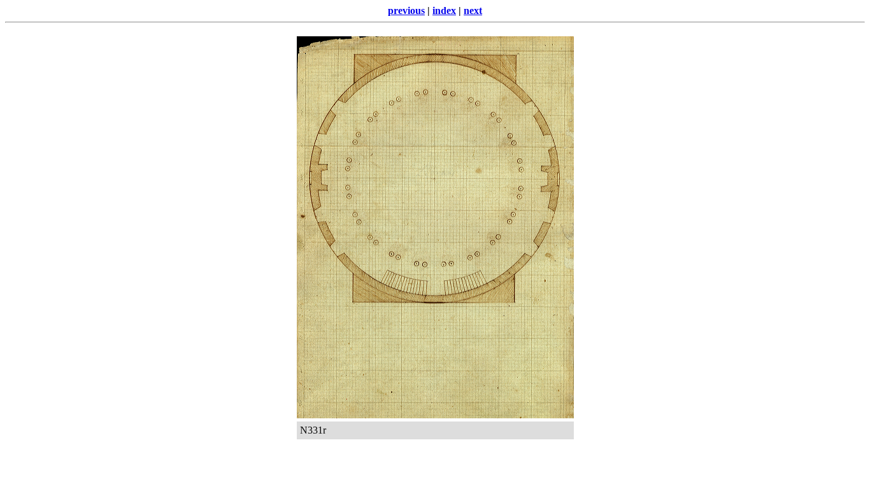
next (473, 10)
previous (406, 10)
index (444, 10)
